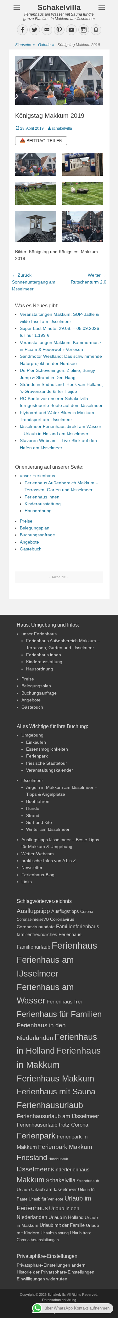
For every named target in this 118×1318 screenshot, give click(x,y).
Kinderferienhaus (70, 1169)
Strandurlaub (88, 1181)
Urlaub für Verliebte (46, 1199)
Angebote (29, 541)
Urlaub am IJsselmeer (54, 1189)
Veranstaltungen (45, 1240)
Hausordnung (38, 510)
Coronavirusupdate (36, 927)
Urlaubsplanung (55, 1233)
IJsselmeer (32, 780)
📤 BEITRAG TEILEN (41, 140)
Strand (32, 815)
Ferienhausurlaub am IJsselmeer (58, 1116)
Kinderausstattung (43, 503)
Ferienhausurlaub (50, 1105)
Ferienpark (37, 755)
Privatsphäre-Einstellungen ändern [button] (51, 1265)
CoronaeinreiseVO (33, 919)
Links (26, 881)
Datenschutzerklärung (59, 1300)
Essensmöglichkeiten (47, 749)
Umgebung (32, 734)
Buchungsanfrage (37, 534)
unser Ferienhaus (37, 475)
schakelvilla (62, 128)
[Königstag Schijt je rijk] (35, 193)
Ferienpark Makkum (65, 1146)
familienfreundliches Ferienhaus (49, 934)
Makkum (30, 1180)
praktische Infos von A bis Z (48, 860)
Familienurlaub (33, 947)
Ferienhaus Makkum (55, 1078)
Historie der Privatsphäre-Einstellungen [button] (55, 1271)
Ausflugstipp (33, 911)
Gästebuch (31, 548)
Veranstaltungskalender (49, 770)
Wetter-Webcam (37, 853)
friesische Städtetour (46, 763)
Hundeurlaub (58, 1159)
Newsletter (31, 867)
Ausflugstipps (65, 911)
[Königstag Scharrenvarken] (82, 193)
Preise (26, 521)
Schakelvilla (59, 7)
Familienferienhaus (77, 926)
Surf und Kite (39, 822)
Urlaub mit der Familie (62, 1225)
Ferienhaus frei (64, 1002)
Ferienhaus (74, 945)
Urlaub (23, 1189)
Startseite (25, 45)
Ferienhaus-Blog (37, 874)
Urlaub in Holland (65, 1217)
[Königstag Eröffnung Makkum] (82, 226)
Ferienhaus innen (42, 496)
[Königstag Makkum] (82, 164)
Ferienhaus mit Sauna (56, 1091)
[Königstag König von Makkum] (35, 164)
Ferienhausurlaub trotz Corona (52, 1125)
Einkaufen (36, 742)
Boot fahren (37, 801)
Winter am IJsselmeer (48, 829)
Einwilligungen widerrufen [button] (42, 1278)
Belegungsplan (34, 527)
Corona (86, 911)
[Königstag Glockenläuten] (35, 226)
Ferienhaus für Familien (59, 1014)
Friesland (32, 1158)
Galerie (46, 45)
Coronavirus (62, 919)
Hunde (32, 808)
